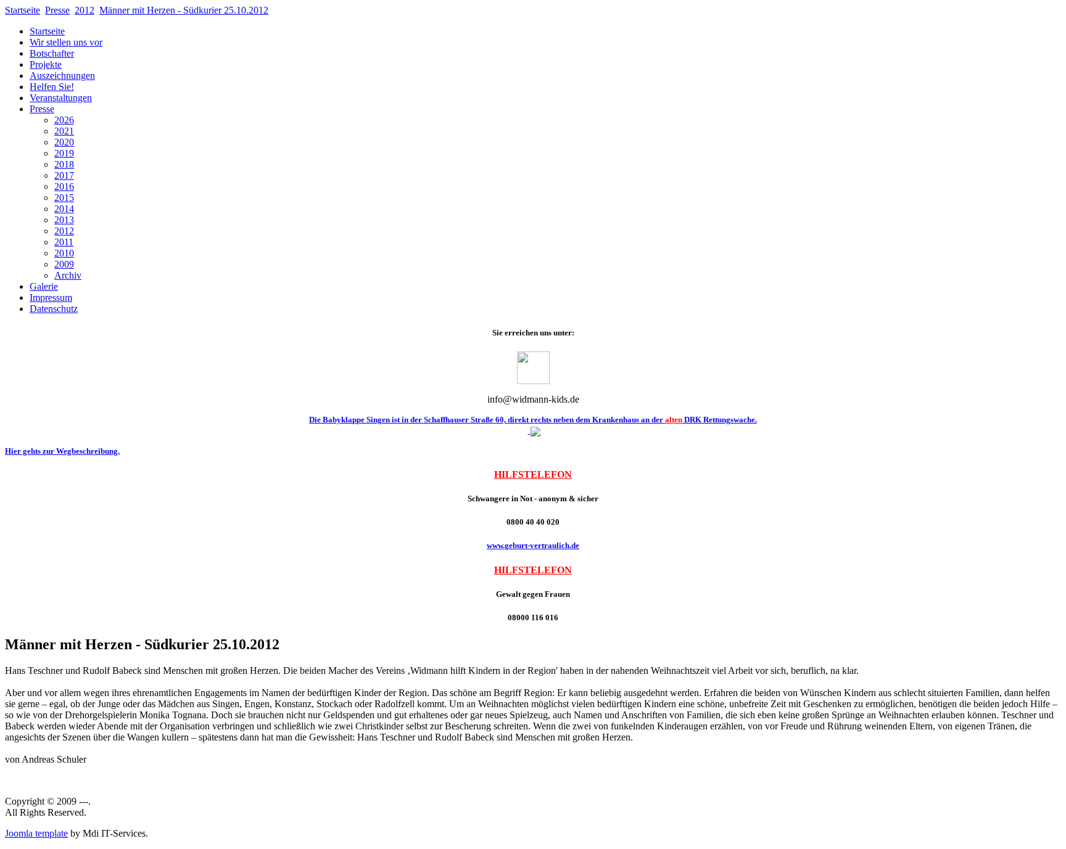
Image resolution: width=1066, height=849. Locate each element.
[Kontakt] (533, 380)
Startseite (22, 10)
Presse (57, 10)
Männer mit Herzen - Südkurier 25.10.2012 (183, 10)
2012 (84, 10)
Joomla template (36, 833)
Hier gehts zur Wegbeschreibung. (62, 451)
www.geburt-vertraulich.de (533, 545)
